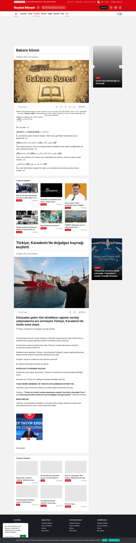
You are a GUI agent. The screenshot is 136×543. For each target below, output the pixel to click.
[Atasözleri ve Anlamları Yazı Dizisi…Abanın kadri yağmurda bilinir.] (51, 196)
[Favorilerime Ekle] (61, 107)
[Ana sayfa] (16, 13)
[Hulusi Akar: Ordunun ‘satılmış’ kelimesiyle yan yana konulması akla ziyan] (27, 472)
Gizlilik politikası (114, 540)
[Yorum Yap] (65, 107)
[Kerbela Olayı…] (76, 496)
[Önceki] (27, 2)
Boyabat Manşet (24, 7)
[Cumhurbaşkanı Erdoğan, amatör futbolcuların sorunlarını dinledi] (27, 496)
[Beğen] (57, 107)
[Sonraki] (29, 2)
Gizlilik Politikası (9, 536)
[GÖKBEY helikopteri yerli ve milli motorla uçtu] (76, 221)
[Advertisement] (68, 32)
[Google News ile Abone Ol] (22, 107)
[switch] (119, 13)
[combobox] (51, 113)
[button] (115, 7)
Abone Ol (104, 7)
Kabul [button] (23, 536)
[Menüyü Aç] (38, 7)
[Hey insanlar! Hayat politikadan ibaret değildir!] (76, 196)
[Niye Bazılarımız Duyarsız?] (51, 221)
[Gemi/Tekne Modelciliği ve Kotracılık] (107, 67)
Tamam (105, 540)
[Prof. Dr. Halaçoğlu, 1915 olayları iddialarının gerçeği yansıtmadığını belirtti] (76, 472)
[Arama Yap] (111, 7)
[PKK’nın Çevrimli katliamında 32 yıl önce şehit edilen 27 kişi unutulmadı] (27, 196)
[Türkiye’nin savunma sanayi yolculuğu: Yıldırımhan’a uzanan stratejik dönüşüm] (107, 259)
